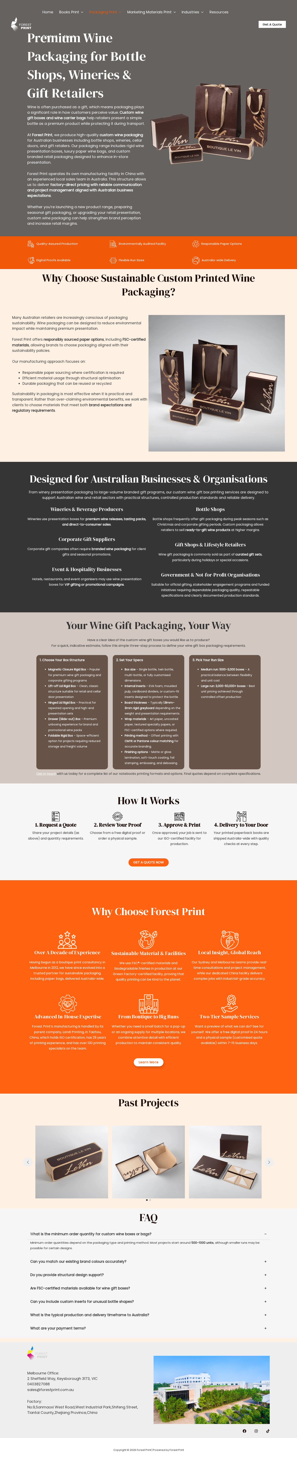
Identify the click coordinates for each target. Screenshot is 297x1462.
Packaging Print (103, 12)
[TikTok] (268, 1431)
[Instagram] (256, 1431)
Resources (219, 12)
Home (47, 12)
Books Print (69, 12)
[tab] (148, 1241)
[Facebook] (244, 1431)
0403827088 (38, 1384)
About (68, 36)
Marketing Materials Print (149, 12)
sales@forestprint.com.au (50, 1389)
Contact (49, 36)
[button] (81, 12)
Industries (190, 12)
